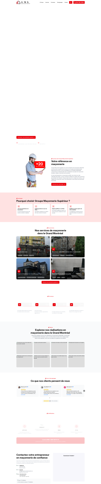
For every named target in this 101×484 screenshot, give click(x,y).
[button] (17, 391)
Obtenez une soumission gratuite (50, 282)
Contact (66, 2)
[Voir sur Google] (19, 387)
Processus (53, 2)
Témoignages (59, 2)
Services (47, 2)
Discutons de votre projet (58, 184)
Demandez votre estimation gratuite (25, 137)
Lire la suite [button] (23, 394)
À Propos (41, 2)
